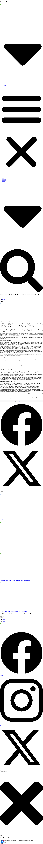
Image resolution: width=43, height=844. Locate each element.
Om (5, 85)
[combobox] (5, 771)
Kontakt (3, 619)
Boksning (4, 16)
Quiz (3, 15)
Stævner (3, 13)
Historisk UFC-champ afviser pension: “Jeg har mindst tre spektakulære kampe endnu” (16, 519)
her (19, 401)
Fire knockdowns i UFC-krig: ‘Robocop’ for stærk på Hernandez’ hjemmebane (15, 580)
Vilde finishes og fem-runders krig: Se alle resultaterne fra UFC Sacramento (14, 550)
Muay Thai (4, 17)
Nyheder (3, 12)
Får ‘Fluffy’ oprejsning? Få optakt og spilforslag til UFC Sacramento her (14, 611)
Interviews (4, 14)
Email (1, 616)
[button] (21, 130)
